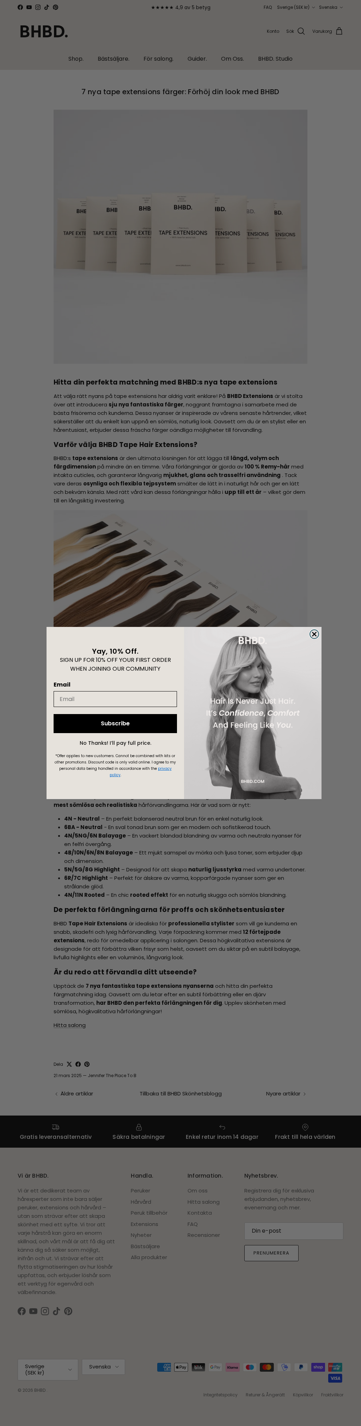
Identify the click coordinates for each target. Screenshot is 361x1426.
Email (62, 685)
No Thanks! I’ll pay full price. (115, 742)
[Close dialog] (314, 634)
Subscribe (115, 723)
